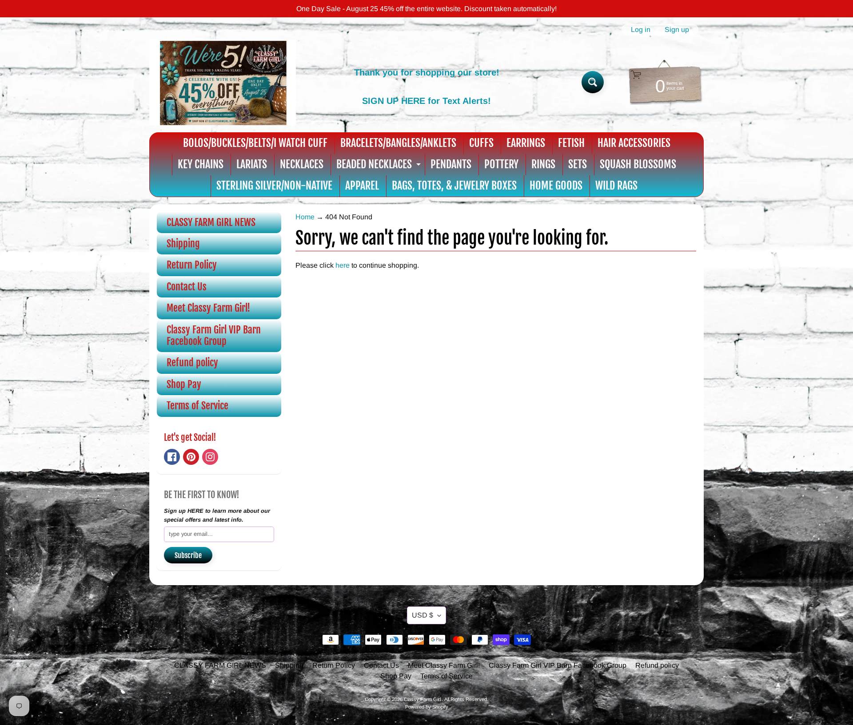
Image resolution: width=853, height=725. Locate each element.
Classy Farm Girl (423, 699)
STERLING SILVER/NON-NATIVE (274, 185)
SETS (577, 164)
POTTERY (501, 164)
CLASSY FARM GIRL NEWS (211, 222)
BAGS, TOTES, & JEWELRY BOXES (454, 185)
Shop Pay (184, 384)
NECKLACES (301, 164)
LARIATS (251, 164)
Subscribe (188, 555)
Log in (640, 29)
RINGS (543, 164)
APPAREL (362, 185)
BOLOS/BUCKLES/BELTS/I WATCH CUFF (255, 143)
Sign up (677, 29)
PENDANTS (450, 164)
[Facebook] (172, 457)
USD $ (422, 615)
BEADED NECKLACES (379, 166)
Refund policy (192, 362)
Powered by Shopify (426, 706)
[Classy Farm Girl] (222, 82)
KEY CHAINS (200, 164)
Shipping (183, 244)
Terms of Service (197, 406)
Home (305, 217)
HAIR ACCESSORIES (634, 143)
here (342, 265)
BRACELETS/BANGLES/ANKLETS (398, 143)
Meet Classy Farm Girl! (208, 308)
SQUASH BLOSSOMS (638, 164)
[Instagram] (210, 457)
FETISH (571, 143)
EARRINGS (525, 143)
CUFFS (481, 143)
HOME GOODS (556, 185)
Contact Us (187, 287)
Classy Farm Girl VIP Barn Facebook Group (214, 335)
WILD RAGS (616, 185)
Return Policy (192, 265)
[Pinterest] (191, 457)
